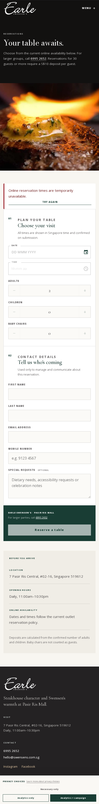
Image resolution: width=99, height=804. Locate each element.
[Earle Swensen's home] (20, 8)
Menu (86, 8)
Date (14, 245)
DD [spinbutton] (14, 252)
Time (14, 261)
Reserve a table (49, 530)
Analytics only (25, 798)
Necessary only (49, 789)
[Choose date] (86, 252)
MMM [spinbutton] (21, 252)
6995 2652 (38, 58)
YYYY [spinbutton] (32, 252)
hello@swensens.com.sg (21, 757)
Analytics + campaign (73, 798)
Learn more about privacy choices (43, 781)
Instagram (10, 766)
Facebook (28, 766)
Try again (50, 202)
